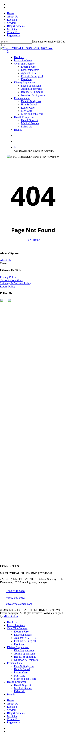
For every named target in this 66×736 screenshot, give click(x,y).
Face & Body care (24, 666)
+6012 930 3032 (15, 597)
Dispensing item (23, 634)
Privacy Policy (8, 277)
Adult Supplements (24, 653)
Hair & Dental (22, 669)
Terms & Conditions (11, 280)
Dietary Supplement (18, 647)
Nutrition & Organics (26, 659)
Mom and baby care (25, 678)
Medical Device (23, 688)
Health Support (22, 685)
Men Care (19, 675)
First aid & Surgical (25, 640)
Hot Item (12, 622)
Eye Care (19, 644)
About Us (5, 260)
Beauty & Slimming (25, 656)
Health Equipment (17, 681)
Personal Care (15, 663)
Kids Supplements (24, 650)
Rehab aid (19, 691)
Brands (11, 694)
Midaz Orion (11, 616)
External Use (21, 631)
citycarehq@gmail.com (19, 603)
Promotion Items (16, 625)
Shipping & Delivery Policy (15, 283)
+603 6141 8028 (15, 591)
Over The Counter (17, 628)
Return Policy (7, 286)
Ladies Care (20, 672)
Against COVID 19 (25, 637)
